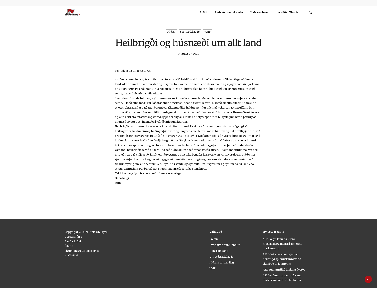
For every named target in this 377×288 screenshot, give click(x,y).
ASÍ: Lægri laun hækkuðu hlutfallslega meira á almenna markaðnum (282, 243)
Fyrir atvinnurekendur (225, 245)
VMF (207, 31)
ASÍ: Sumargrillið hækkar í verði (284, 269)
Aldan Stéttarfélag (222, 262)
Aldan (171, 31)
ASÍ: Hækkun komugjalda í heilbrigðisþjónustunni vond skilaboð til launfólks (282, 259)
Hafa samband (219, 250)
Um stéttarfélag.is (221, 256)
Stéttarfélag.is (190, 31)
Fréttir (214, 239)
